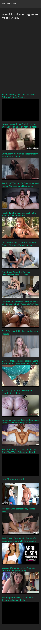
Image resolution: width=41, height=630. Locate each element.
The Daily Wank (9, 4)
